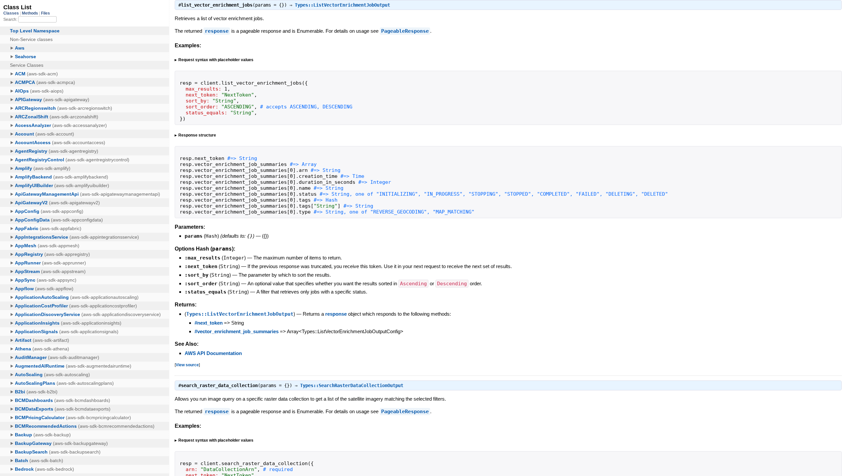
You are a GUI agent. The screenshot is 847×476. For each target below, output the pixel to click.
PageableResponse (405, 31)
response (217, 31)
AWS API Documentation (213, 353)
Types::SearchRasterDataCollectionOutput (351, 385)
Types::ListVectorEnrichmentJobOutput (342, 5)
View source (187, 365)
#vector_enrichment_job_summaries (237, 331)
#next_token (209, 323)
